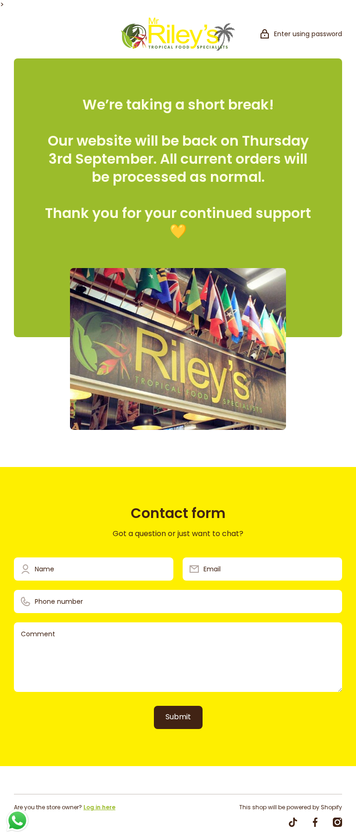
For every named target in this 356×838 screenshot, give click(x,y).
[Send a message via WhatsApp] (17, 820)
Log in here (99, 807)
